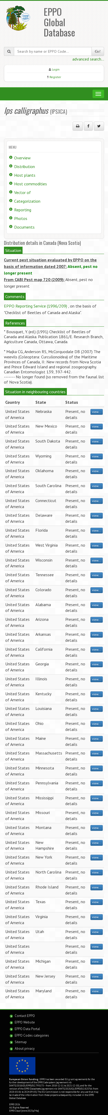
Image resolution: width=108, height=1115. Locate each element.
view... (96, 412)
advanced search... (88, 59)
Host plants (24, 175)
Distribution (24, 166)
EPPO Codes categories (32, 1035)
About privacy (25, 1048)
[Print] (78, 126)
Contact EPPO (25, 1016)
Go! (98, 51)
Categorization (27, 201)
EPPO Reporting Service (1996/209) (35, 306)
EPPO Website (25, 1022)
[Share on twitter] (99, 126)
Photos (20, 218)
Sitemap (21, 1042)
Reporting (22, 209)
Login (56, 69)
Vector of (22, 192)
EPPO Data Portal (27, 1029)
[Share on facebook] (88, 126)
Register (55, 77)
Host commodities (30, 183)
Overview (22, 157)
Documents (24, 227)
